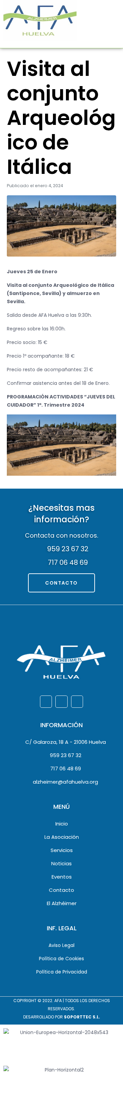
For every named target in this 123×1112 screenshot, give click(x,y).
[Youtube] (77, 701)
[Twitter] (61, 701)
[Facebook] (46, 701)
